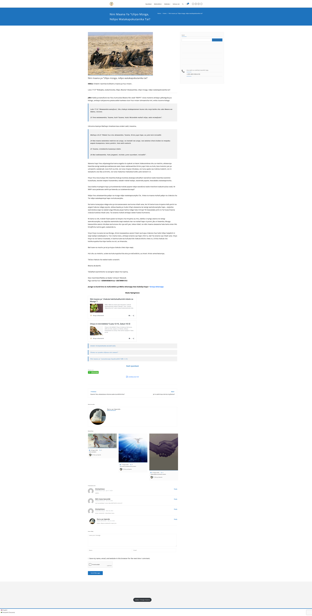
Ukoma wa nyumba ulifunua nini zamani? (104, 352)
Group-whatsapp (157, 287)
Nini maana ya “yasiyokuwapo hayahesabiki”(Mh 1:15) (109, 359)
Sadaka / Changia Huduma (142, 600)
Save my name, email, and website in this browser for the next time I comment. (119, 558)
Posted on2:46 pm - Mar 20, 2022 (104, 510)
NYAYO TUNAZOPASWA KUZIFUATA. (103, 346)
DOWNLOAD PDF (133, 377)
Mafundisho (157, 4)
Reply (175, 489)
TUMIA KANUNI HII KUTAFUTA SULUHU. (158, 474)
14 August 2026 (155, 472)
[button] (183, 4)
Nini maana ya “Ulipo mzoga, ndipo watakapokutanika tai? (117, 78)
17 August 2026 (124, 464)
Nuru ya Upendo (97, 455)
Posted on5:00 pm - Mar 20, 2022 (106, 521)
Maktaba (167, 4)
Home (159, 13)
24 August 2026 (94, 450)
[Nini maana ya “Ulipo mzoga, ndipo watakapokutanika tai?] (120, 54)
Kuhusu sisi (176, 4)
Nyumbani (149, 4)
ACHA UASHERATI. (92, 452)
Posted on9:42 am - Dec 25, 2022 (104, 500)
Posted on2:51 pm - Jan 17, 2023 (104, 490)
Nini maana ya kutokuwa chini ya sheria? (128, 466)
